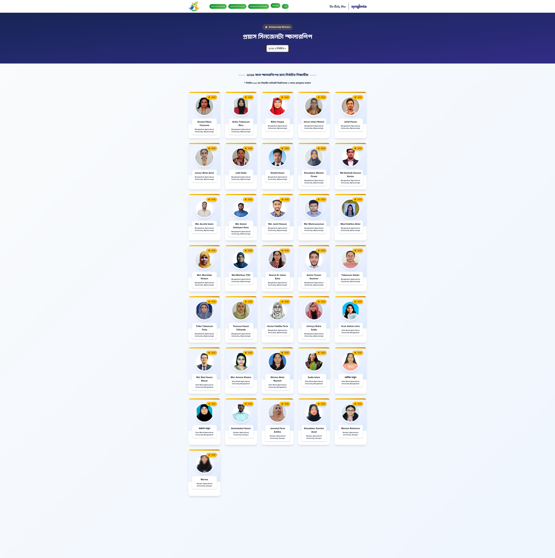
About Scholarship (218, 6)
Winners (275, 5)
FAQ (285, 6)
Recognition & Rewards (258, 6)
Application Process (237, 6)
